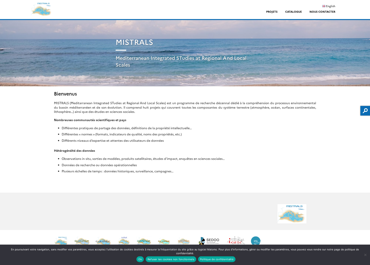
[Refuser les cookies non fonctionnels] (365, 255)
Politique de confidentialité (217, 259)
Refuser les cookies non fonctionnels (171, 259)
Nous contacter (322, 11)
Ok (140, 259)
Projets (272, 11)
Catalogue (293, 11)
